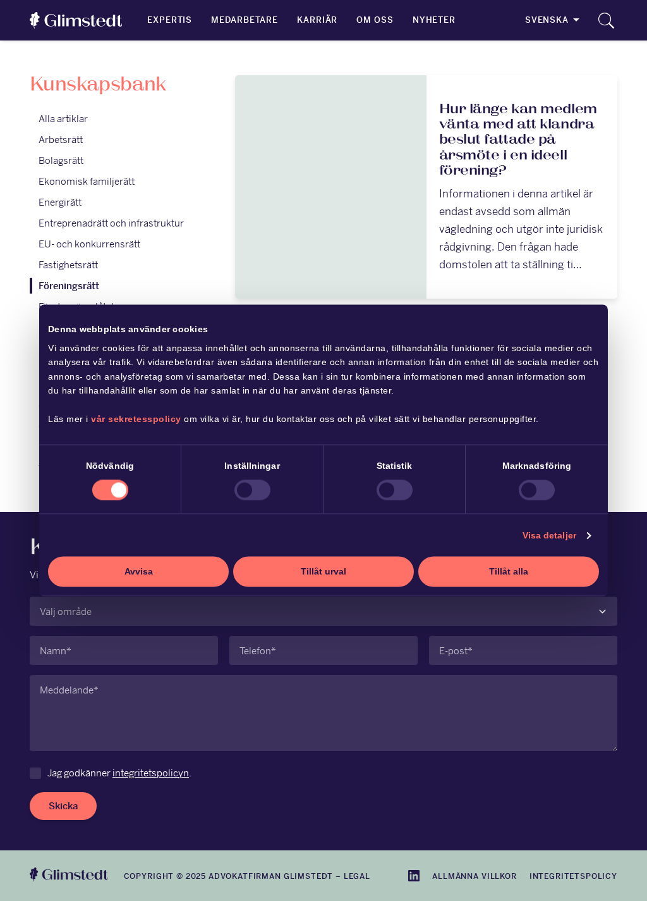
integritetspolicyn (150, 773)
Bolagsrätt (61, 160)
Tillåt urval (323, 571)
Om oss (374, 20)
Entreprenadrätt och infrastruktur (111, 223)
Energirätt (60, 202)
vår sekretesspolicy (136, 419)
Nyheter (434, 20)
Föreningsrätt (69, 286)
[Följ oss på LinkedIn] (414, 875)
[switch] (252, 490)
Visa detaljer (549, 535)
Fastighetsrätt (68, 265)
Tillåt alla (508, 571)
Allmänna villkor (474, 876)
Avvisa (138, 571)
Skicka (63, 806)
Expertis (169, 20)
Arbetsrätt (61, 140)
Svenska (547, 20)
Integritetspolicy (573, 876)
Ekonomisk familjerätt (87, 181)
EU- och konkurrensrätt (89, 244)
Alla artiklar (63, 119)
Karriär (317, 20)
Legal (357, 876)
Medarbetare (244, 20)
